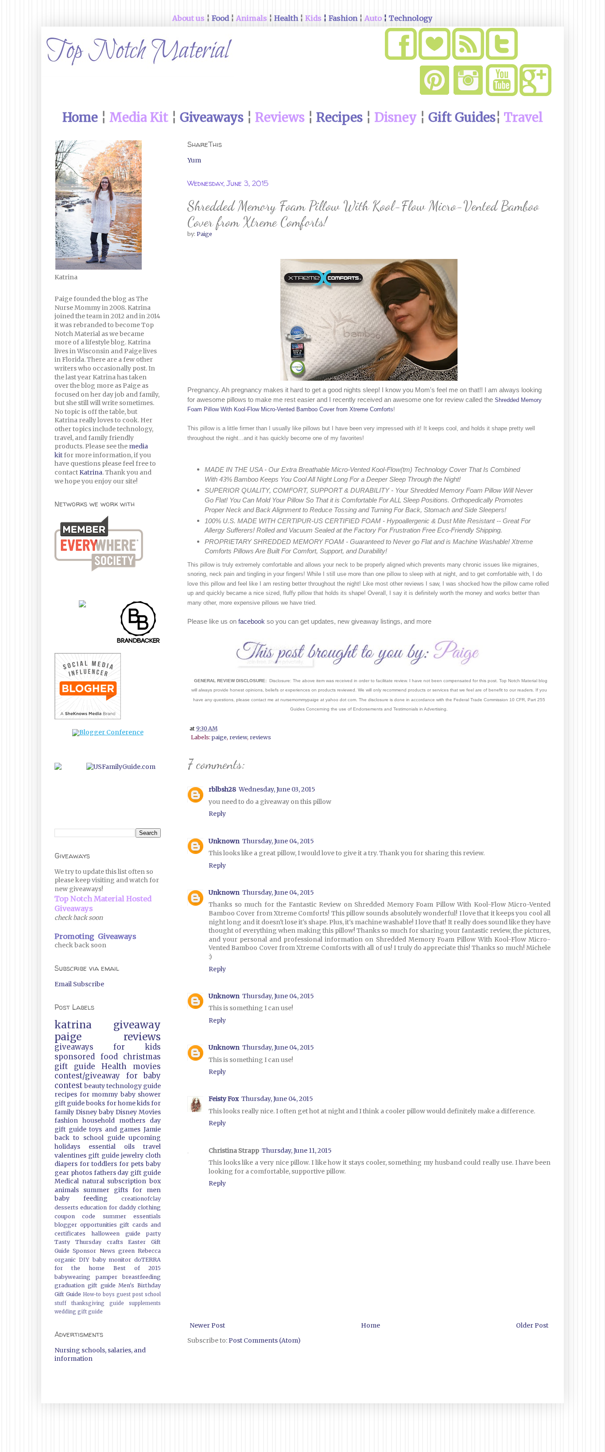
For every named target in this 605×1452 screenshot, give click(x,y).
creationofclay (141, 1198)
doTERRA (147, 1259)
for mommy (99, 1094)
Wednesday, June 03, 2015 (277, 789)
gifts (121, 1190)
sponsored (74, 1057)
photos (81, 1173)
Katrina (90, 472)
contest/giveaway (87, 1076)
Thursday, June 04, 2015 (278, 841)
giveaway (137, 1025)
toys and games (114, 1129)
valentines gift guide (86, 1155)
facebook (251, 621)
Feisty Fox (224, 1099)
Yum (194, 160)
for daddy (122, 1207)
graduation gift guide (85, 1285)
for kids (137, 1047)
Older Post (532, 1325)
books (95, 1103)
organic (65, 1259)
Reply (217, 814)
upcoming (144, 1138)
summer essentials (132, 1216)
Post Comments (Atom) (265, 1340)
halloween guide (115, 1233)
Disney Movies (138, 1112)
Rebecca (149, 1250)
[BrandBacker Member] (138, 623)
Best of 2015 (137, 1268)
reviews (260, 737)
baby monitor (112, 1259)
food (109, 1057)
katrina (73, 1025)
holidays (67, 1147)
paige (219, 737)
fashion (66, 1120)
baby (106, 1112)
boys (109, 1294)
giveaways (73, 1047)
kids (143, 1103)
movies (147, 1066)
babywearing (72, 1277)
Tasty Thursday (77, 1242)
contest (68, 1085)
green (126, 1250)
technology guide (133, 1086)
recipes (65, 1094)
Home (370, 1325)
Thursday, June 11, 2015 (297, 1151)
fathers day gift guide (127, 1173)
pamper (106, 1277)
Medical (66, 1181)
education (93, 1207)
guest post (129, 1294)
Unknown (224, 841)
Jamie (152, 1129)
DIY (84, 1259)
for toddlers (98, 1164)
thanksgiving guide (97, 1303)
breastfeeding (141, 1277)
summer (96, 1190)
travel (152, 1147)
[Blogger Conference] (107, 732)
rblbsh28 (222, 789)
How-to (92, 1294)
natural (93, 1181)
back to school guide (89, 1138)
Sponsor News (94, 1250)
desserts (66, 1207)
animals (66, 1190)
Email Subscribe (79, 984)
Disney (86, 1112)
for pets (131, 1164)
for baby (143, 1076)
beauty (94, 1086)
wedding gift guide (78, 1312)
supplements (145, 1303)
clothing (149, 1207)
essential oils (112, 1147)
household (98, 1120)
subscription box (134, 1181)
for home (121, 1103)
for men (146, 1190)
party (153, 1233)
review (238, 737)
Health (114, 1066)
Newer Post (207, 1325)
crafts (115, 1242)
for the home (79, 1268)
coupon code (74, 1216)
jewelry (132, 1155)
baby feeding (81, 1198)
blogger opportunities (85, 1224)
